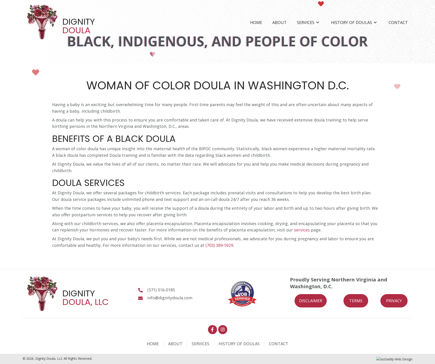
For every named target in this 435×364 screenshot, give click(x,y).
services (302, 230)
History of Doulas (239, 343)
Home (153, 343)
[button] (311, 300)
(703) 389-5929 (219, 245)
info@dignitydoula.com (169, 297)
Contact (278, 343)
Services (200, 343)
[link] (256, 22)
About (175, 343)
